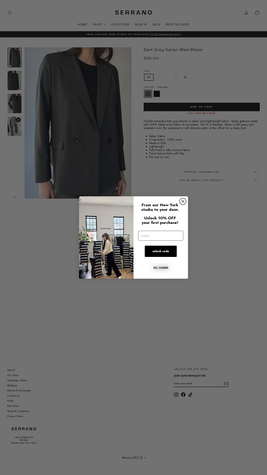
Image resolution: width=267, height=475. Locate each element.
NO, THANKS (160, 267)
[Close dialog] (183, 201)
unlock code (160, 251)
